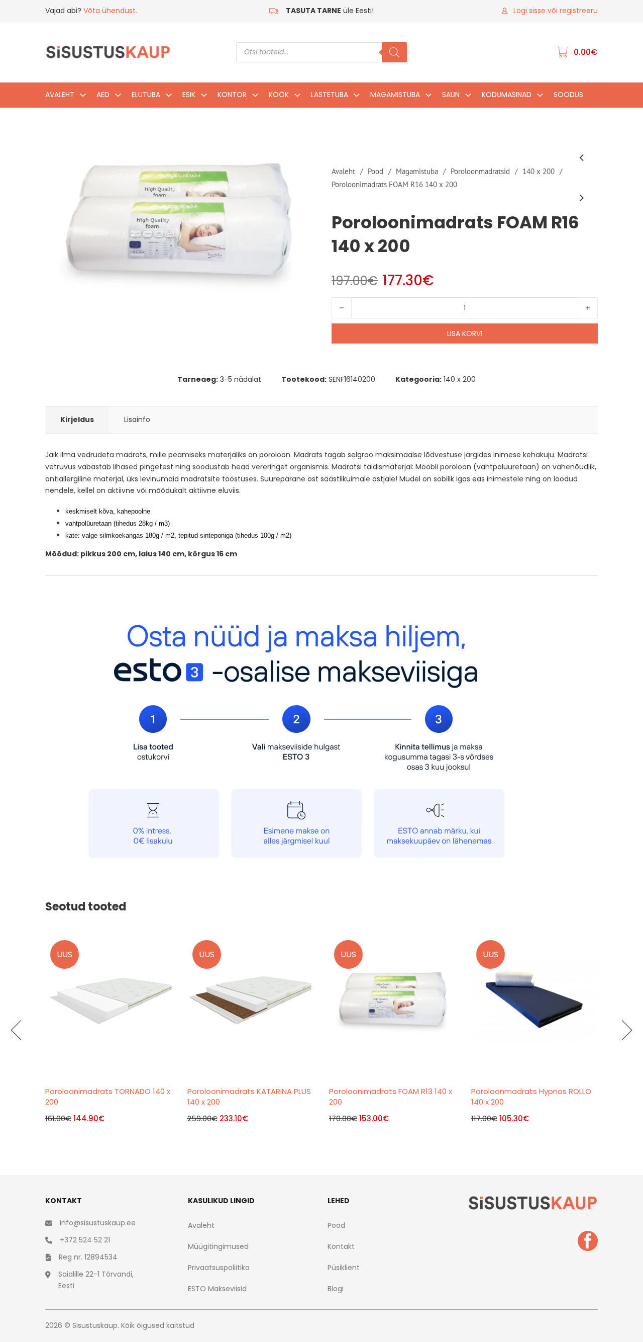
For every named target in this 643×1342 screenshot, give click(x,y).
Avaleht (59, 95)
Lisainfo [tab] (137, 419)
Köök (279, 95)
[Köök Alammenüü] (297, 98)
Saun (451, 95)
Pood (375, 171)
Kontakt (341, 1246)
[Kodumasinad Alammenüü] (540, 98)
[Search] (394, 52)
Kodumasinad (506, 95)
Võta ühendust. (110, 11)
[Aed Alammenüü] (118, 98)
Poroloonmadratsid (480, 171)
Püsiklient (344, 1268)
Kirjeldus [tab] (77, 419)
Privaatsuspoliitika (219, 1268)
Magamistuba (395, 95)
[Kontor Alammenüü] (255, 98)
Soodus (568, 95)
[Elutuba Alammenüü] (168, 98)
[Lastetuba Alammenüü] (356, 98)
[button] (298, 161)
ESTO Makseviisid (217, 1289)
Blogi (336, 1289)
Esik (188, 95)
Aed (103, 95)
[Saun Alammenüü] (468, 98)
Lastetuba (329, 95)
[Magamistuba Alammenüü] (428, 98)
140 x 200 (538, 171)
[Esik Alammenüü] (203, 98)
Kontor (232, 95)
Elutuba (146, 95)
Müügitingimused (218, 1246)
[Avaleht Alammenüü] (82, 98)
